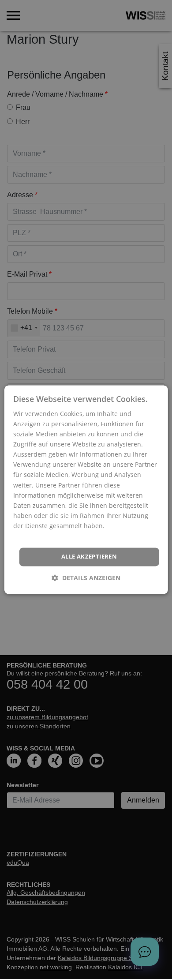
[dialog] (86, 489)
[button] (86, 578)
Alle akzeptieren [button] (89, 557)
